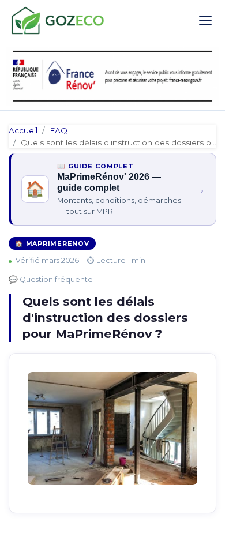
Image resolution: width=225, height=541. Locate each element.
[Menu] (205, 21)
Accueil (23, 130)
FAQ (59, 130)
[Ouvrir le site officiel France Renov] (112, 76)
